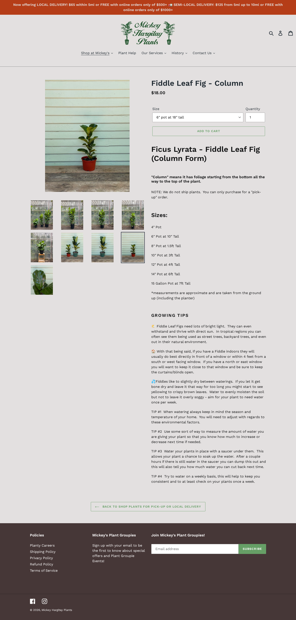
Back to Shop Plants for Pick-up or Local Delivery (151, 506)
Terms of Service (44, 570)
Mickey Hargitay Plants (57, 610)
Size (155, 109)
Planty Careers (42, 545)
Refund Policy (41, 564)
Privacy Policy (41, 558)
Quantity (253, 109)
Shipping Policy (42, 552)
